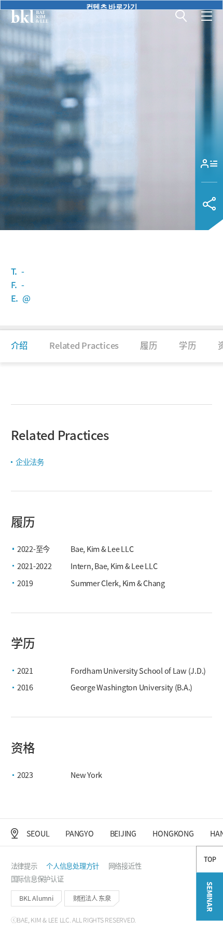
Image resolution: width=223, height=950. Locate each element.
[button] (181, 16)
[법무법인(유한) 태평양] (29, 16)
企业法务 (30, 461)
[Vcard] (209, 163)
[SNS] (209, 203)
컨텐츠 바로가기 (111, 5)
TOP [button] (210, 859)
